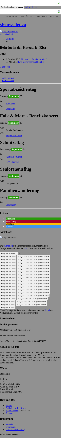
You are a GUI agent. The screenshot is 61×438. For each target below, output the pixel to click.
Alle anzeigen (8, 78)
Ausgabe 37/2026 (8, 271)
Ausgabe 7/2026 (7, 301)
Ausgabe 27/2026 (25, 280)
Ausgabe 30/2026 (25, 277)
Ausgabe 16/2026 (8, 292)
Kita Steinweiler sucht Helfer (31, 62)
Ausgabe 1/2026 (7, 307)
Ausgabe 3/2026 (23, 304)
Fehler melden (12, 410)
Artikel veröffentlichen (16, 408)
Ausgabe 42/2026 (25, 265)
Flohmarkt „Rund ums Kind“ (34, 59)
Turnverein (10, 103)
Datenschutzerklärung (19, 16)
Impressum (41, 16)
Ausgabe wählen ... (9, 253)
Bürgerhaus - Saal (14, 135)
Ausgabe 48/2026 (25, 259)
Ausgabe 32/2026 (41, 274)
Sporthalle (10, 109)
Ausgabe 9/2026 (24, 298)
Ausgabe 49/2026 (8, 259)
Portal (47, 310)
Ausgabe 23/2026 (41, 283)
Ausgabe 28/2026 (8, 280)
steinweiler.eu (31, 7)
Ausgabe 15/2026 (25, 292)
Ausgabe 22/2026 (8, 286)
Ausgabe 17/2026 (41, 289)
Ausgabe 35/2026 (41, 271)
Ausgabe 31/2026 (8, 277)
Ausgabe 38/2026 (41, 268)
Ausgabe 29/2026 (41, 277)
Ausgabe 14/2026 (41, 292)
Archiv (9, 405)
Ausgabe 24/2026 (25, 283)
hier (25, 248)
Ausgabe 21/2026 (25, 286)
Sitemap (9, 413)
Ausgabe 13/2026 (8, 295)
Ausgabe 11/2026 (41, 295)
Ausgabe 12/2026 (25, 295)
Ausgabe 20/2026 (41, 286)
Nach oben (5, 67)
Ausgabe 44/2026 (41, 262)
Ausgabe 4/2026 (7, 304)
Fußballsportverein (14, 157)
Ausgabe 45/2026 (25, 262)
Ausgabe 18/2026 (25, 289)
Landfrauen (11, 205)
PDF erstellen (8, 80)
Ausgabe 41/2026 (41, 265)
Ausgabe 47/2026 (41, 259)
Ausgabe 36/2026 (25, 271)
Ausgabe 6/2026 (23, 301)
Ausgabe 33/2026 (25, 274)
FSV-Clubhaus (12, 162)
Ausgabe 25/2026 (8, 283)
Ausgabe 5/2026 (39, 301)
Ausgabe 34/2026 (8, 274)
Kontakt (55, 16)
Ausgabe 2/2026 (39, 304)
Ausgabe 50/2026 (41, 256)
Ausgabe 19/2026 (8, 289)
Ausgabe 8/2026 (40, 298)
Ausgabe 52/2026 (8, 256)
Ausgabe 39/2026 (25, 268)
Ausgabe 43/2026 (8, 265)
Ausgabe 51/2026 (25, 256)
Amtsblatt (8, 246)
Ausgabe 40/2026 (8, 268)
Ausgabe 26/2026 (41, 280)
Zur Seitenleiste (7, 34)
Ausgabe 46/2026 (8, 262)
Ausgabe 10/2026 (8, 298)
